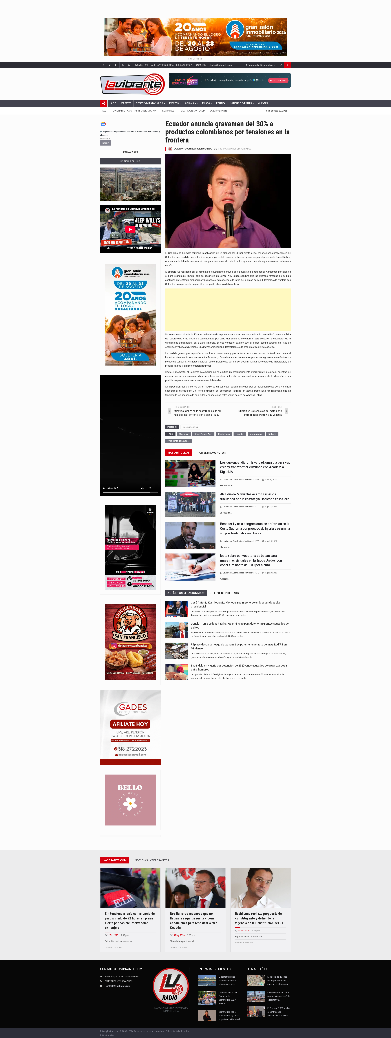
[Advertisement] (228, 309)
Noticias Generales (241, 103)
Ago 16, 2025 (271, 507)
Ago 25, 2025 (271, 541)
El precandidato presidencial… (249, 936)
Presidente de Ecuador (178, 441)
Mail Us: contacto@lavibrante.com (215, 65)
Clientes (263, 103)
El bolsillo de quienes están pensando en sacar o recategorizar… (278, 980)
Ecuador (240, 434)
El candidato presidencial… (182, 941)
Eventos (174, 103)
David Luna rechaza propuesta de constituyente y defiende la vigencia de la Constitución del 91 (259, 918)
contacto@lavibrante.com (118, 986)
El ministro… (226, 547)
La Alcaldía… (226, 513)
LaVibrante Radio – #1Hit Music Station (134, 111)
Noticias (272, 434)
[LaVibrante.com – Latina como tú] (133, 84)
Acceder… (224, 579)
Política (220, 103)
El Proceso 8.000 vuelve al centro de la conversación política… (278, 1012)
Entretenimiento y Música (150, 103)
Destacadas (224, 434)
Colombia (190, 103)
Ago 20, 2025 (271, 573)
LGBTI (105, 111)
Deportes (126, 103)
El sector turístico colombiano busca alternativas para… (227, 980)
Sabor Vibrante (218, 111)
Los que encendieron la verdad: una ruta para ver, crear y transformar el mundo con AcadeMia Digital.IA (255, 467)
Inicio (113, 103)
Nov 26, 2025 (270, 479)
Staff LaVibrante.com (193, 111)
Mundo (206, 103)
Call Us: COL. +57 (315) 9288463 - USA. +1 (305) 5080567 (164, 65)
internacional (256, 434)
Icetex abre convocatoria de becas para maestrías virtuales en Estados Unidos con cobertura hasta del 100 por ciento (251, 560)
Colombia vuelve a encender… (119, 941)
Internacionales (190, 427)
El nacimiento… (227, 485)
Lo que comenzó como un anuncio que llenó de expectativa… (278, 996)
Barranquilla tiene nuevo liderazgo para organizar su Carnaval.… (230, 1015)
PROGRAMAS (168, 111)
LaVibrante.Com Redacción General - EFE (195, 149)
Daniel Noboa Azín (203, 434)
